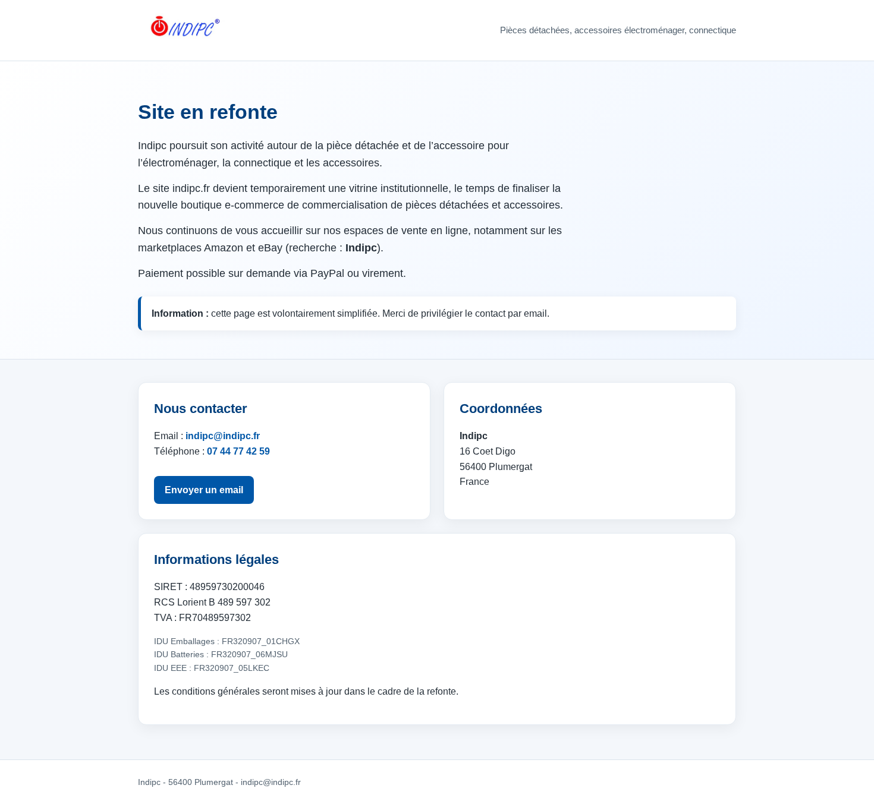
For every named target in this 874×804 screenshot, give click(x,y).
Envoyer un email (204, 490)
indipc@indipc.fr (223, 436)
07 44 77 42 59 (238, 451)
